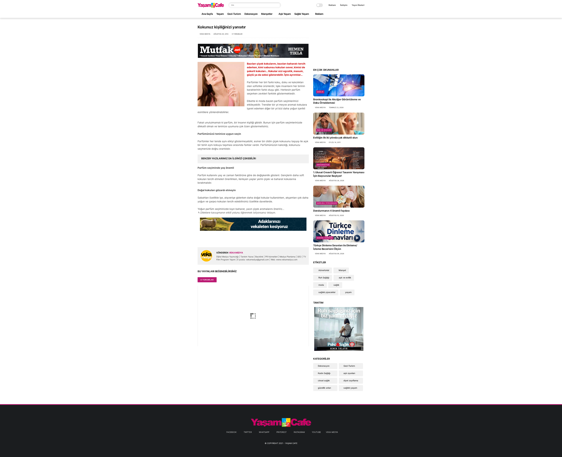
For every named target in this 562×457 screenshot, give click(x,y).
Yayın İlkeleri (358, 5)
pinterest (281, 432)
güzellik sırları (324, 388)
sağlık (320, 92)
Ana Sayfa (207, 13)
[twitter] (344, 14)
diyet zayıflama (350, 380)
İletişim (343, 5)
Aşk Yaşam (285, 13)
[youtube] (363, 14)
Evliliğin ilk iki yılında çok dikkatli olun (335, 137)
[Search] (278, 5)
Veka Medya (332, 432)
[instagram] (358, 14)
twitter (248, 432)
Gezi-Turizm (234, 13)
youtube (316, 432)
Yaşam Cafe (291, 443)
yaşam (348, 292)
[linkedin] (223, 240)
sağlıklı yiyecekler (327, 203)
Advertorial (323, 270)
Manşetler (266, 13)
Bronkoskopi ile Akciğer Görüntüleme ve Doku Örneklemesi (337, 101)
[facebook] (339, 14)
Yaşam (220, 13)
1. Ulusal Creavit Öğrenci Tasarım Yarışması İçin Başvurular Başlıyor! (338, 174)
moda (321, 285)
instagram (299, 432)
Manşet (342, 270)
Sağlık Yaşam (301, 13)
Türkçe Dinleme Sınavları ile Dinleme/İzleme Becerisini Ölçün (335, 247)
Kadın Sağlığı (324, 373)
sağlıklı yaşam (350, 388)
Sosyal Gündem (325, 238)
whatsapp (264, 432)
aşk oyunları (349, 373)
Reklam (332, 5)
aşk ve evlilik (324, 130)
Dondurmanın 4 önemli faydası (331, 210)
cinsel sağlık (324, 380)
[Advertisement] (338, 42)
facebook (231, 432)
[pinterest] (353, 14)
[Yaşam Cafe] (211, 6)
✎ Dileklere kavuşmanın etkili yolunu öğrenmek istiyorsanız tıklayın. (237, 212)
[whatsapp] (349, 14)
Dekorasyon (251, 13)
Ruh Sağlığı (323, 277)
